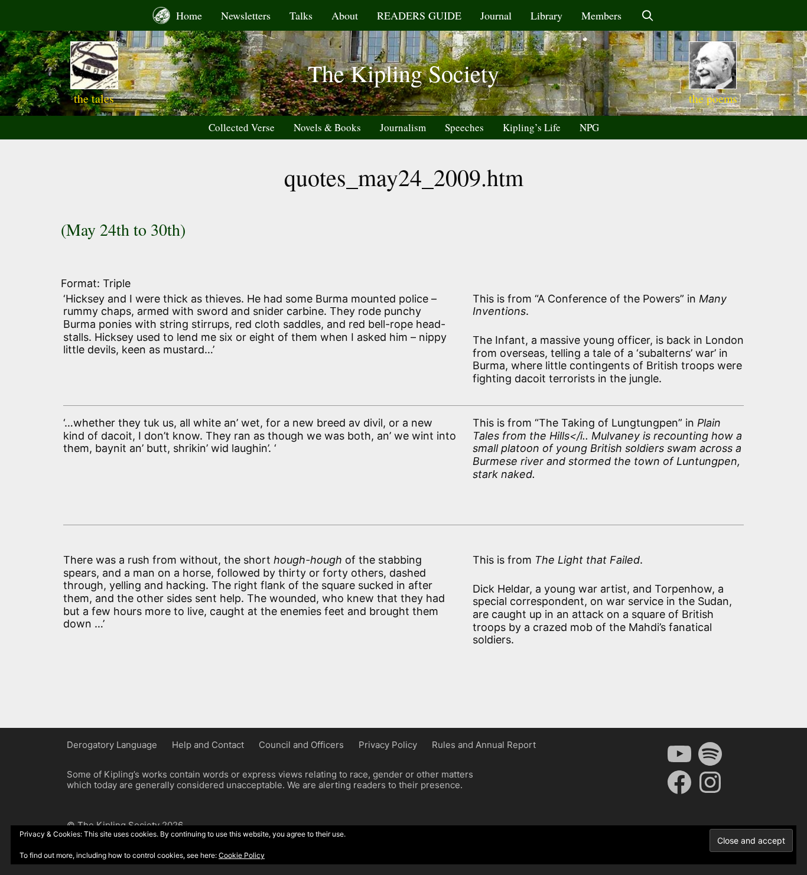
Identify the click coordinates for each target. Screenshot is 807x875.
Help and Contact (208, 744)
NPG (589, 127)
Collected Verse (242, 127)
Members (601, 15)
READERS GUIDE (419, 15)
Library (546, 15)
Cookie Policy (242, 855)
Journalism (403, 127)
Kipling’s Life (532, 127)
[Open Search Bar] (647, 15)
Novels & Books (327, 127)
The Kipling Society (403, 73)
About (344, 15)
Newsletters (246, 15)
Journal (496, 15)
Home (187, 15)
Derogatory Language (112, 744)
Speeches (464, 127)
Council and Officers (301, 744)
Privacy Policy (388, 744)
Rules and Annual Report (484, 744)
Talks (301, 15)
